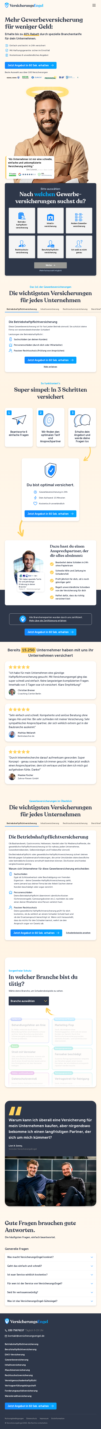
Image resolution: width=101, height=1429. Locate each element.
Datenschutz (31, 1418)
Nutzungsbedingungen (14, 1418)
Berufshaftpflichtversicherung (20, 1349)
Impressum (44, 1418)
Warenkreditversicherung (18, 1396)
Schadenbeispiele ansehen (78, 933)
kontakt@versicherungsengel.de (26, 1335)
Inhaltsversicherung (15, 1365)
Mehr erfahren (50, 367)
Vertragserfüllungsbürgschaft (20, 1385)
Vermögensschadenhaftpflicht (20, 1380)
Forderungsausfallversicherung (21, 1391)
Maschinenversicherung (17, 1370)
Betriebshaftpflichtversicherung (21, 1344)
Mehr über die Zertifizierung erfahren (47, 620)
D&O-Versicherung (15, 1354)
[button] (93, 5)
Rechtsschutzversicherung (19, 1375)
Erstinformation (57, 1418)
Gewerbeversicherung (16, 1360)
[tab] (22, 309)
